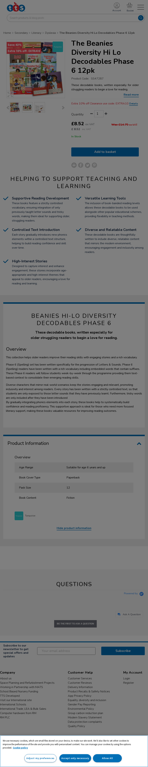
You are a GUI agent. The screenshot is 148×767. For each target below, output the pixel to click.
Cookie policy (20, 747)
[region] (74, 751)
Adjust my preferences (40, 758)
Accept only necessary (75, 758)
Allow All (107, 758)
